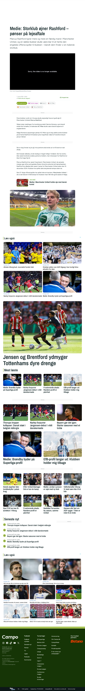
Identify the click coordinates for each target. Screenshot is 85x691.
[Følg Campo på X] (18, 643)
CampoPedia (55, 642)
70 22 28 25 (40, 689)
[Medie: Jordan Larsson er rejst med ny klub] (52, 479)
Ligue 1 (39, 661)
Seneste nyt (27, 644)
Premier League (34, 103)
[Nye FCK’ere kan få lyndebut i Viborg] (12, 501)
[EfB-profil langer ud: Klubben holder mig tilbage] (73, 380)
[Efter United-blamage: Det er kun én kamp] (32, 479)
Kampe (26, 647)
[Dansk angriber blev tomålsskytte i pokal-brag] (12, 479)
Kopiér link (65, 97)
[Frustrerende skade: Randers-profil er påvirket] (52, 380)
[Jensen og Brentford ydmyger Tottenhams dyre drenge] (42, 327)
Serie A (44, 103)
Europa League (41, 669)
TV (25, 650)
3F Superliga (41, 639)
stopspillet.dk (48, 689)
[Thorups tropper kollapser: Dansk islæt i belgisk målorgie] (15, 412)
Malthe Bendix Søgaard (24, 98)
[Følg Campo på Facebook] (7, 643)
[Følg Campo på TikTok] (11, 643)
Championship (41, 648)
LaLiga (39, 651)
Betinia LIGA (40, 642)
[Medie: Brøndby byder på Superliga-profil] (12, 380)
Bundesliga (40, 655)
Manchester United (24, 107)
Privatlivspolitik (56, 648)
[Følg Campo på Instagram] (3, 643)
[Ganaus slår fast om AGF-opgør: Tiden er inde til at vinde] (73, 501)
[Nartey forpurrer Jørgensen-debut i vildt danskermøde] (32, 380)
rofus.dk (64, 689)
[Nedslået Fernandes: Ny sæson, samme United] (52, 501)
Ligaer (26, 654)
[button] (42, 208)
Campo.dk (4, 647)
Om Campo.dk (55, 639)
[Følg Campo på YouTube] (14, 643)
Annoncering (55, 636)
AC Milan (52, 103)
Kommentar (27, 660)
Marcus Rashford (37, 107)
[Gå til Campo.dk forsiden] (10, 639)
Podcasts (27, 657)
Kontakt (53, 645)
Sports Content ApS (7, 648)
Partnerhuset (11, 661)
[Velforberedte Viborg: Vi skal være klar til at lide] (73, 479)
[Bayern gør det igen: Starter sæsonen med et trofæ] (69, 412)
